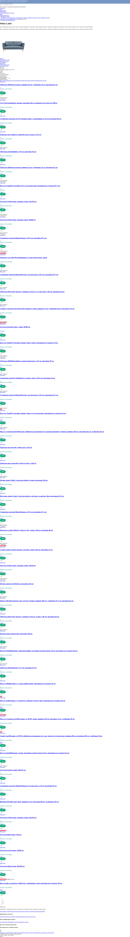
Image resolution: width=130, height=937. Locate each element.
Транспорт (6, 916)
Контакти (2, 916)
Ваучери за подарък (16, 922)
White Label (12, 20)
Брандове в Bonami (16, 19)
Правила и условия (4, 932)
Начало (1, 19)
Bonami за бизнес (25, 922)
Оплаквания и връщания (15, 916)
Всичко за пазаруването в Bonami (16, 932)
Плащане (23, 916)
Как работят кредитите (30, 916)
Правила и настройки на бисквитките (45, 932)
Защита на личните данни (30, 932)
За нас (1, 922)
